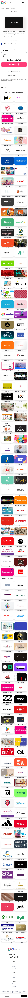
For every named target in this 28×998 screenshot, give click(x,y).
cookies (7, 996)
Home (2, 8)
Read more (14, 40)
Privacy (14, 986)
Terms (14, 984)
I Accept (24, 996)
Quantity (5, 54)
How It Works (14, 975)
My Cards (14, 966)
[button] (26, 2)
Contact (14, 977)
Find (14, 964)
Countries (14, 968)
